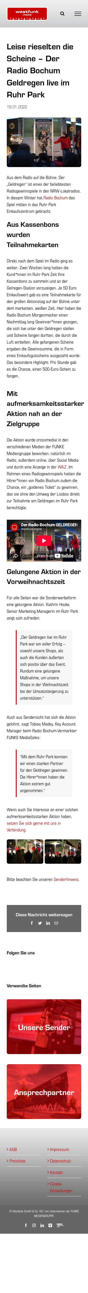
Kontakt (56, 1172)
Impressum (59, 1149)
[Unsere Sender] (44, 1002)
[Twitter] (26, 965)
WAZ (62, 467)
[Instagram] (12, 965)
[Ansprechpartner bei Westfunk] (44, 1067)
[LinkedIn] (16, 965)
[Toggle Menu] (77, 14)
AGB (13, 1149)
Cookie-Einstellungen (61, 1186)
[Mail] (31, 965)
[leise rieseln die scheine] (25, 842)
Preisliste (17, 1160)
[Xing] (21, 965)
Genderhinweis (66, 879)
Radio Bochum (56, 197)
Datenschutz (60, 1160)
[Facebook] (7, 965)
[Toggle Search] (62, 13)
